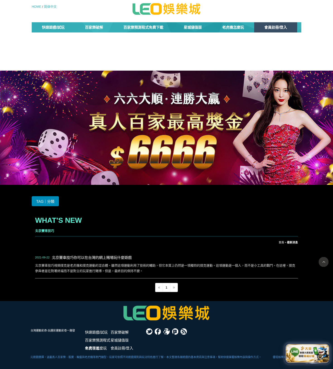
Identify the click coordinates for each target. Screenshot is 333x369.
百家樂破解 (94, 27)
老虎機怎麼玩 (233, 27)
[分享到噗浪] (175, 331)
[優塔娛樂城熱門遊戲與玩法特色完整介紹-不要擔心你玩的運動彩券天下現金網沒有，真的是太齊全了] (166, 9)
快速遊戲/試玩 (53, 27)
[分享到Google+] (166, 331)
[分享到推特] (149, 331)
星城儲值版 (193, 27)
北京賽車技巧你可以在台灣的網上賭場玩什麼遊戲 (92, 257)
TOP (323, 262)
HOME (36, 6)
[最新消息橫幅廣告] (166, 127)
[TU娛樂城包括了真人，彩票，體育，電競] (166, 313)
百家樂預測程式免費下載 (143, 27)
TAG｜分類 (45, 201)
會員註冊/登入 (275, 27)
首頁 (281, 242)
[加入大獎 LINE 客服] (307, 353)
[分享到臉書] (158, 331)
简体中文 (50, 6)
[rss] (184, 331)
